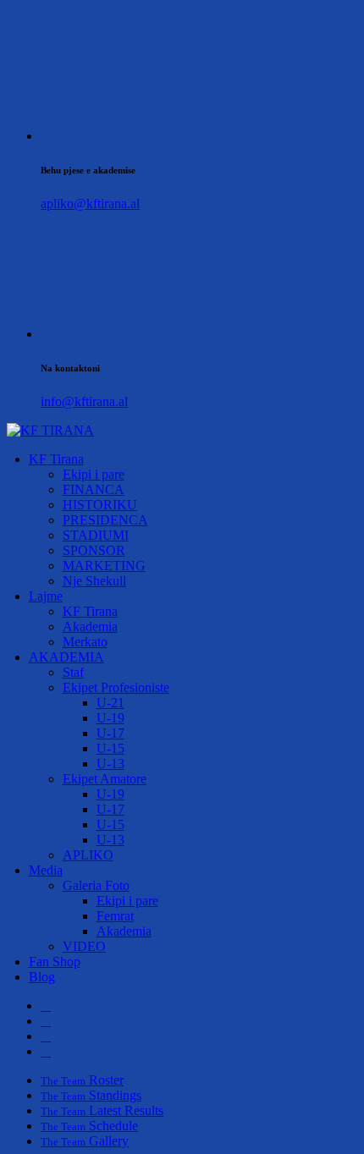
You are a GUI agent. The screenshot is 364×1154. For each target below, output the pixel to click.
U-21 (110, 702)
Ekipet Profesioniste (116, 687)
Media (46, 870)
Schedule (89, 1125)
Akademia (90, 626)
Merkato (85, 642)
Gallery (85, 1141)
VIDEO (84, 946)
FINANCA (93, 489)
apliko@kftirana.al (90, 203)
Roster (82, 1080)
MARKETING (104, 565)
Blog (42, 977)
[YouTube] (46, 1051)
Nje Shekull (94, 581)
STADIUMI (96, 535)
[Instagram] (46, 1036)
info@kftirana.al (84, 401)
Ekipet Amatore (104, 779)
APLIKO (88, 855)
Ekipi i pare (93, 474)
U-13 (110, 763)
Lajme (46, 596)
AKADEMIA (66, 657)
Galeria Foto (96, 885)
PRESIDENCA (105, 520)
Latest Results (102, 1110)
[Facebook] (46, 1005)
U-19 (110, 718)
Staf (73, 672)
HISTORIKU (100, 504)
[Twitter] (46, 1021)
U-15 (110, 748)
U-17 (110, 733)
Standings (91, 1095)
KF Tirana (56, 459)
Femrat (115, 916)
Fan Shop (54, 961)
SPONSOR (94, 550)
